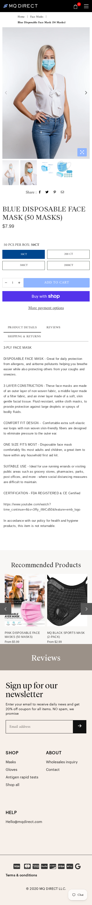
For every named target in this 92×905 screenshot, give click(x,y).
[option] (46, 93)
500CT (24, 265)
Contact (53, 770)
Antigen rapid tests (22, 777)
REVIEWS (53, 327)
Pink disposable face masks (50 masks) (22, 635)
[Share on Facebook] (40, 192)
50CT (24, 254)
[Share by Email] (62, 192)
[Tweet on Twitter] (47, 192)
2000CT (68, 265)
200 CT (68, 254)
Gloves (11, 770)
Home (21, 17)
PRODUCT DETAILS (22, 327)
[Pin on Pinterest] (54, 192)
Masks (11, 762)
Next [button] (86, 92)
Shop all (12, 785)
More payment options (46, 308)
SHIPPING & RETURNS (24, 336)
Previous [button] (5, 92)
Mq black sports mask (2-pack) (66, 635)
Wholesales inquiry (62, 762)
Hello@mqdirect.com (24, 822)
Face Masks (36, 17)
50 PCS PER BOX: (21, 244)
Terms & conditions (21, 875)
